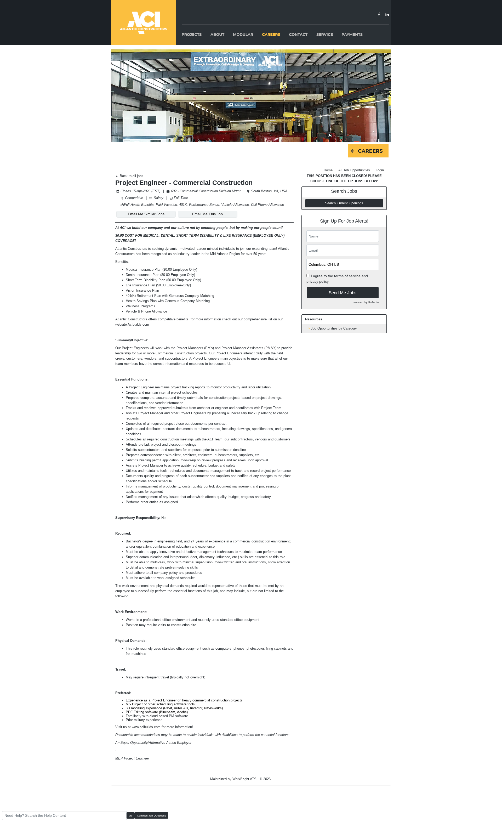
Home (328, 170)
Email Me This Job (207, 214)
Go (131, 815)
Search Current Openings (344, 203)
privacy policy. (317, 281)
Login (380, 170)
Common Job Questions (151, 815)
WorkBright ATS (244, 779)
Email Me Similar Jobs (146, 214)
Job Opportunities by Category (334, 328)
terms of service (347, 276)
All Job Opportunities (354, 170)
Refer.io (373, 302)
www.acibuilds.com (146, 727)
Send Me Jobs (343, 292)
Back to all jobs (131, 176)
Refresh (286, 779)
